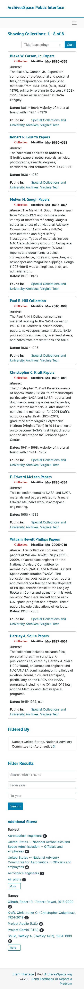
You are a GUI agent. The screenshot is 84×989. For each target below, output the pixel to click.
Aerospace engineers (25, 873)
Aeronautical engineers (27, 836)
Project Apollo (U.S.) (25, 923)
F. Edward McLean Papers (31, 476)
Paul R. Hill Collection (28, 300)
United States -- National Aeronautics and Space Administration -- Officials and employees (39, 846)
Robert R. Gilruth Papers (30, 137)
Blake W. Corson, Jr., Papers (32, 55)
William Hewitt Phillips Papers (35, 539)
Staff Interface (23, 974)
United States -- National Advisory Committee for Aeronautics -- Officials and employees (39, 862)
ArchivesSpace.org (58, 974)
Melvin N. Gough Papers (29, 199)
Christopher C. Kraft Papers (32, 372)
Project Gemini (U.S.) (25, 930)
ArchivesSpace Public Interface (36, 7)
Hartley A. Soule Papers (29, 635)
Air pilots (16, 879)
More (13, 886)
